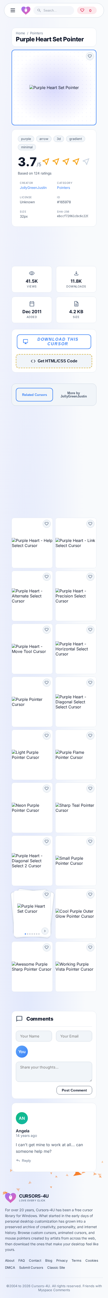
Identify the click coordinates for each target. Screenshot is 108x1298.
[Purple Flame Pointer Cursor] (75, 755)
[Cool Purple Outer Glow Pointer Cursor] (75, 913)
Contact (35, 1260)
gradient (75, 139)
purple (26, 139)
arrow (43, 139)
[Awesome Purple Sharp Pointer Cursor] (32, 966)
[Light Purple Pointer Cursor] (32, 755)
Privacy (62, 1260)
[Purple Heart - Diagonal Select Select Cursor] (75, 702)
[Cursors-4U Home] (25, 10)
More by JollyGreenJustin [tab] (74, 394)
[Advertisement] (54, 248)
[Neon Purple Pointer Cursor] (32, 808)
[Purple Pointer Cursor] (32, 702)
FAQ (21, 1260)
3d (59, 139)
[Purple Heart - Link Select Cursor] (75, 543)
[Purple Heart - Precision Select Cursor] (75, 596)
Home (20, 33)
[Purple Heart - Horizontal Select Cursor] (75, 649)
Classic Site (56, 1267)
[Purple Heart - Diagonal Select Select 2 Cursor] (32, 860)
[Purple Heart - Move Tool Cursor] (32, 649)
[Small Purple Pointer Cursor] (75, 860)
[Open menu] (12, 10)
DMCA (10, 1267)
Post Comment (74, 1090)
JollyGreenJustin (33, 188)
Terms (76, 1260)
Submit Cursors (31, 1267)
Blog (48, 1260)
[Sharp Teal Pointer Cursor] (75, 808)
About (9, 1260)
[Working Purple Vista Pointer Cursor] (75, 966)
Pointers (36, 33)
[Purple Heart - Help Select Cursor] (32, 543)
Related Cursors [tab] (34, 395)
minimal (27, 147)
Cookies (91, 1260)
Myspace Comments (54, 1290)
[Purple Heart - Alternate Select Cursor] (32, 596)
